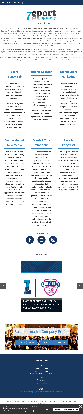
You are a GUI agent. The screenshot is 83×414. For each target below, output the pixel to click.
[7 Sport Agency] (41, 20)
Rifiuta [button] (48, 409)
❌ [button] (80, 407)
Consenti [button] (57, 409)
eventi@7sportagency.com (30, 392)
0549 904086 (43, 383)
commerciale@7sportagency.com (50, 392)
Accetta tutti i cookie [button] (71, 409)
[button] (22, 411)
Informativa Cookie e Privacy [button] (12, 411)
